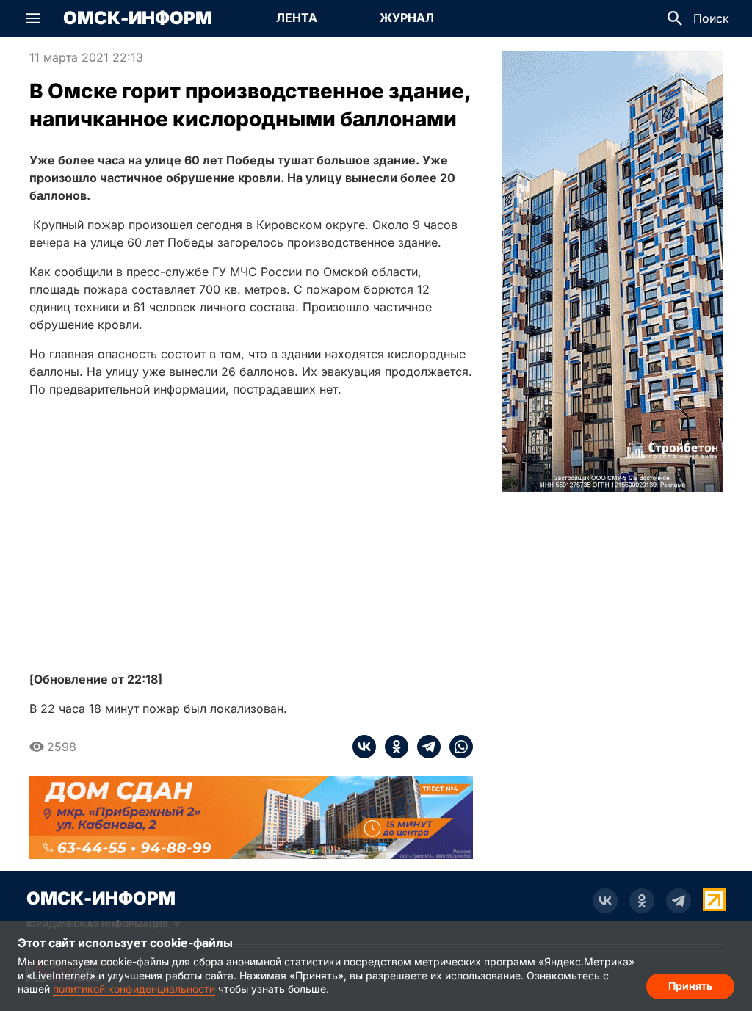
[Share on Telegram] (424, 746)
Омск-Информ (137, 18)
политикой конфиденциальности (134, 988)
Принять (690, 985)
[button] (33, 18)
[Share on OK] (392, 746)
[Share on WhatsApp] (457, 746)
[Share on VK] (364, 746)
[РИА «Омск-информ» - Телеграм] (678, 900)
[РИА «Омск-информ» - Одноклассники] (641, 900)
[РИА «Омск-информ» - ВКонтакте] (605, 900)
